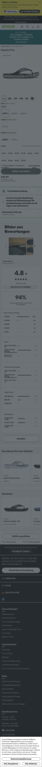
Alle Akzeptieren (11, 764)
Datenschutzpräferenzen (21, 759)
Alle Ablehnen (31, 764)
